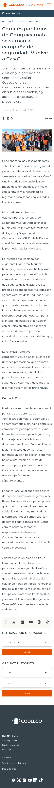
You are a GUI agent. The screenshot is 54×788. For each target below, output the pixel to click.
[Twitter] (12, 118)
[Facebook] (3, 118)
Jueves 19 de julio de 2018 (18, 110)
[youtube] (31, 623)
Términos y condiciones (14, 763)
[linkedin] (22, 623)
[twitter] (14, 623)
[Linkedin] (7, 118)
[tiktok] (47, 622)
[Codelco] (13, 5)
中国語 (40, 5)
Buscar (27, 652)
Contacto (7, 757)
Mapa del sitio (9, 769)
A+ (46, 118)
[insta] (39, 622)
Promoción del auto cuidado (20, 21)
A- (50, 118)
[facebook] (6, 623)
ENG (33, 5)
